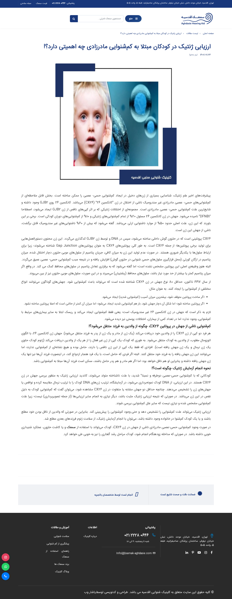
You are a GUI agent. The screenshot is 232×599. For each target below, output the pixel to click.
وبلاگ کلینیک (62, 572)
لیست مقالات (192, 33)
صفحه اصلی (208, 33)
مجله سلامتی (25, 3)
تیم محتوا (193, 55)
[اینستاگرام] (5, 557)
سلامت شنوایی (61, 536)
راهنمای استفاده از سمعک (57, 554)
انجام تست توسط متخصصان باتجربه (114, 495)
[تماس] (5, 576)
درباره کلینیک (90, 536)
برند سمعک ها (61, 564)
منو (131, 18)
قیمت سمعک (41, 3)
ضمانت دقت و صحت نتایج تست (178, 495)
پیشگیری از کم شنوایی (58, 544)
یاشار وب (90, 592)
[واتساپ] (5, 567)
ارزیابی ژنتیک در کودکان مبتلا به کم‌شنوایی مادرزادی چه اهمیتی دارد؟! (150, 33)
